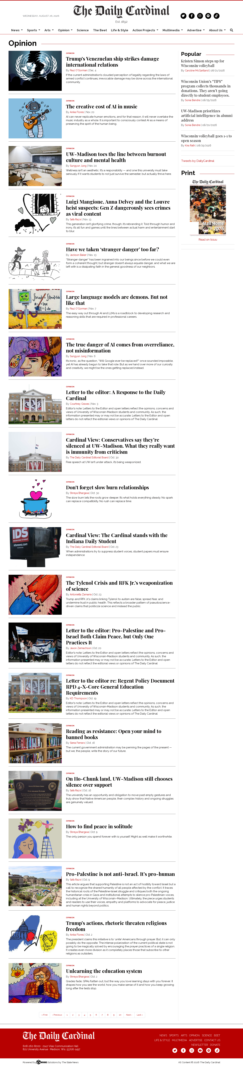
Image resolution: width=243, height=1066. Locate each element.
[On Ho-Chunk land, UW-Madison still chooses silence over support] (35, 791)
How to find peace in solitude (99, 826)
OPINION (70, 53)
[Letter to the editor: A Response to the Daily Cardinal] (35, 404)
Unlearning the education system (104, 971)
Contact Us (212, 1040)
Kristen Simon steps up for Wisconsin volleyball (202, 63)
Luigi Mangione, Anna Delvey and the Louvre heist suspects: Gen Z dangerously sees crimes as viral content (118, 207)
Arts (184, 1035)
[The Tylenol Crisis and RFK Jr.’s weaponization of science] (35, 595)
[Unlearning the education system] (35, 983)
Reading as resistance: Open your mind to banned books (113, 734)
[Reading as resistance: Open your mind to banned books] (35, 743)
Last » (140, 1015)
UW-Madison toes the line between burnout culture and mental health (116, 157)
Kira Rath (190, 145)
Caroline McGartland (197, 70)
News (163, 1035)
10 (120, 1015)
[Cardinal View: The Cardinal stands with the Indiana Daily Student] (35, 547)
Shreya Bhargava (79, 493)
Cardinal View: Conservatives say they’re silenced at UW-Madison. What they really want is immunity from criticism (120, 445)
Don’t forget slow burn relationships (107, 487)
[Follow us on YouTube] (200, 1050)
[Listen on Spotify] (208, 15)
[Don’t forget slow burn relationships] (35, 499)
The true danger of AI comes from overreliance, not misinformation (120, 347)
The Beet (100, 30)
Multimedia (179, 1040)
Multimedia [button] (171, 30)
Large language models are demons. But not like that (117, 300)
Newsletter (199, 1044)
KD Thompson (78, 698)
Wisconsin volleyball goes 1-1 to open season (206, 138)
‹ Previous (57, 1015)
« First (44, 1015)
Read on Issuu (208, 239)
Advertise (195, 1040)
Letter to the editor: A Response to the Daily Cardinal (115, 395)
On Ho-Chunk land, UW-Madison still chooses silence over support (119, 781)
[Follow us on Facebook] (192, 15)
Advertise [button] (194, 30)
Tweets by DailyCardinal (197, 161)
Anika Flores (77, 112)
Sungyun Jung (78, 165)
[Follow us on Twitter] (183, 15)
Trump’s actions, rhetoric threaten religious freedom (116, 926)
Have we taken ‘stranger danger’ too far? (112, 249)
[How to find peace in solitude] (35, 838)
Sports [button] (32, 30)
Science (83, 30)
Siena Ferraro (77, 742)
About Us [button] (216, 30)
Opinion (194, 1035)
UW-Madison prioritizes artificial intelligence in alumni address (207, 115)
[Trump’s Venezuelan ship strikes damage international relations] (35, 71)
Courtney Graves (79, 403)
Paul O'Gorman (78, 70)
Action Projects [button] (144, 30)
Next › (129, 1015)
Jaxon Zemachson (81, 648)
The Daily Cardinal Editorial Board (89, 457)
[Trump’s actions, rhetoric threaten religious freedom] (35, 935)
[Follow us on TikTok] (216, 15)
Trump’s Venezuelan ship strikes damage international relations (112, 61)
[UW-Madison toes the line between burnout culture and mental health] (35, 166)
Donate (215, 1044)
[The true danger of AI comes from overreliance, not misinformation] (35, 357)
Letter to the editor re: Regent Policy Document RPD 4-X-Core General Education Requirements (120, 686)
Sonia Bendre (192, 100)
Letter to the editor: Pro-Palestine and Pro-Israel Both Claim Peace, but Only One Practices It (116, 636)
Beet (217, 1035)
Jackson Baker (78, 255)
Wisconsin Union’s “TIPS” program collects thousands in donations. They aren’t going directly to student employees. (206, 88)
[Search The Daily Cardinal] (231, 30)
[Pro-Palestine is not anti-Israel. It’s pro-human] (35, 886)
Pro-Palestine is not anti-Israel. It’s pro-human (120, 874)
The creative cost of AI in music (101, 106)
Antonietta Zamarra (81, 594)
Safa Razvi (75, 219)
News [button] (15, 30)
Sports (174, 1035)
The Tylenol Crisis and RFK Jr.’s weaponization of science (119, 585)
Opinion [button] (64, 30)
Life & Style (119, 30)
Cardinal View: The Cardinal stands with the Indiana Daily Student (117, 538)
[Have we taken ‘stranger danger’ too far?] (35, 261)
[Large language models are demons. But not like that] (35, 309)
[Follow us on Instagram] (200, 15)
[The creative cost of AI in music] (35, 118)
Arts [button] (47, 30)
